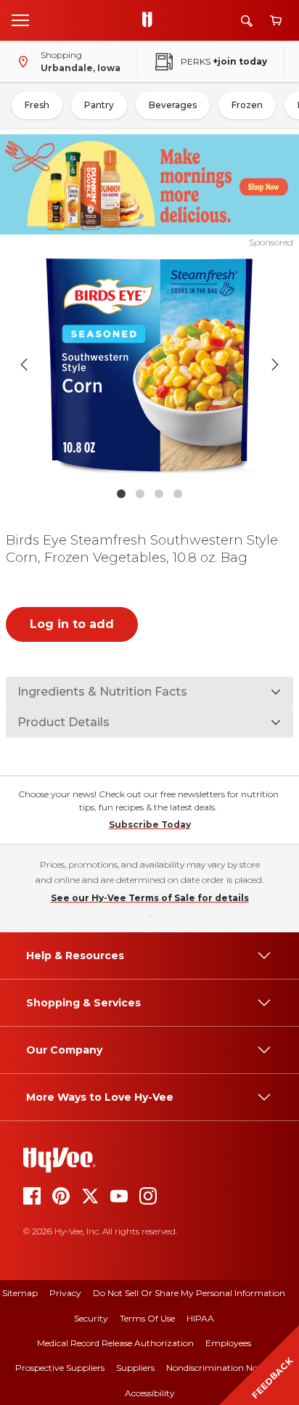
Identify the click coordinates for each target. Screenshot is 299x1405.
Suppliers (135, 1367)
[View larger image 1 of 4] (150, 364)
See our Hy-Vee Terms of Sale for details (150, 897)
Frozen (247, 104)
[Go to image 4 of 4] (177, 493)
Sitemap (20, 1292)
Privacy (65, 1292)
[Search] (246, 20)
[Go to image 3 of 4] (159, 493)
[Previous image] (24, 364)
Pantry (99, 104)
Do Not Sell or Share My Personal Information (189, 1292)
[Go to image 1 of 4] (121, 493)
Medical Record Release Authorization (115, 1342)
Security (91, 1318)
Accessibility (150, 1393)
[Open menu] (20, 19)
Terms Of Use (147, 1318)
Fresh (37, 104)
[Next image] (275, 364)
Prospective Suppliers (60, 1367)
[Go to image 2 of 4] (140, 493)
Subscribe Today (150, 824)
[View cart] (275, 21)
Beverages (173, 104)
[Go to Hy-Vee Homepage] (151, 20)
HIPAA (200, 1318)
